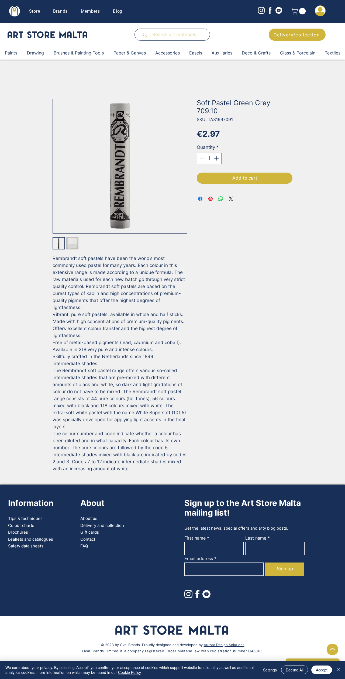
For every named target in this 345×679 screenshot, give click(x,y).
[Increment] (217, 158)
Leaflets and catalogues (30, 539)
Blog (117, 11)
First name (195, 538)
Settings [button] (270, 670)
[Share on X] (231, 199)
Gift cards (89, 532)
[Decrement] (202, 158)
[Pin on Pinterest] (210, 199)
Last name (255, 538)
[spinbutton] (209, 158)
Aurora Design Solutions (224, 645)
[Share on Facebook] (200, 199)
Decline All (294, 670)
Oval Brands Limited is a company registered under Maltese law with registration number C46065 (172, 651)
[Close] (338, 670)
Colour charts (21, 525)
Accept (321, 670)
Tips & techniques (25, 518)
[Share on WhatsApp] (221, 199)
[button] (299, 11)
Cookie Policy (129, 672)
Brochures (18, 532)
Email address (198, 558)
